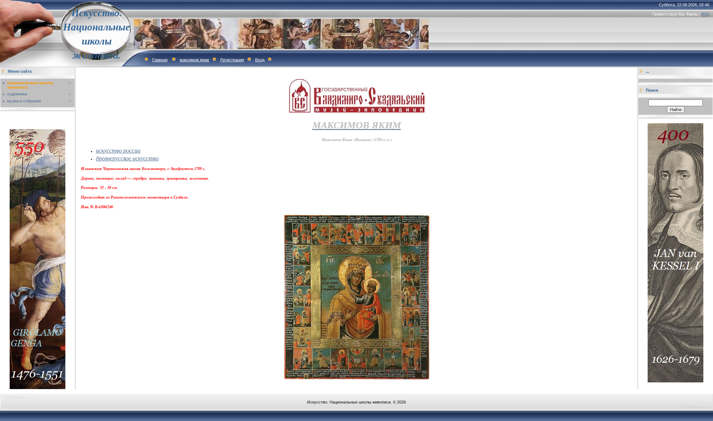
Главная (159, 60)
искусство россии (118, 150)
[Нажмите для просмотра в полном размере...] (356, 380)
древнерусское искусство (127, 158)
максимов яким (194, 60)
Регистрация (232, 60)
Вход (259, 60)
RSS (705, 14)
